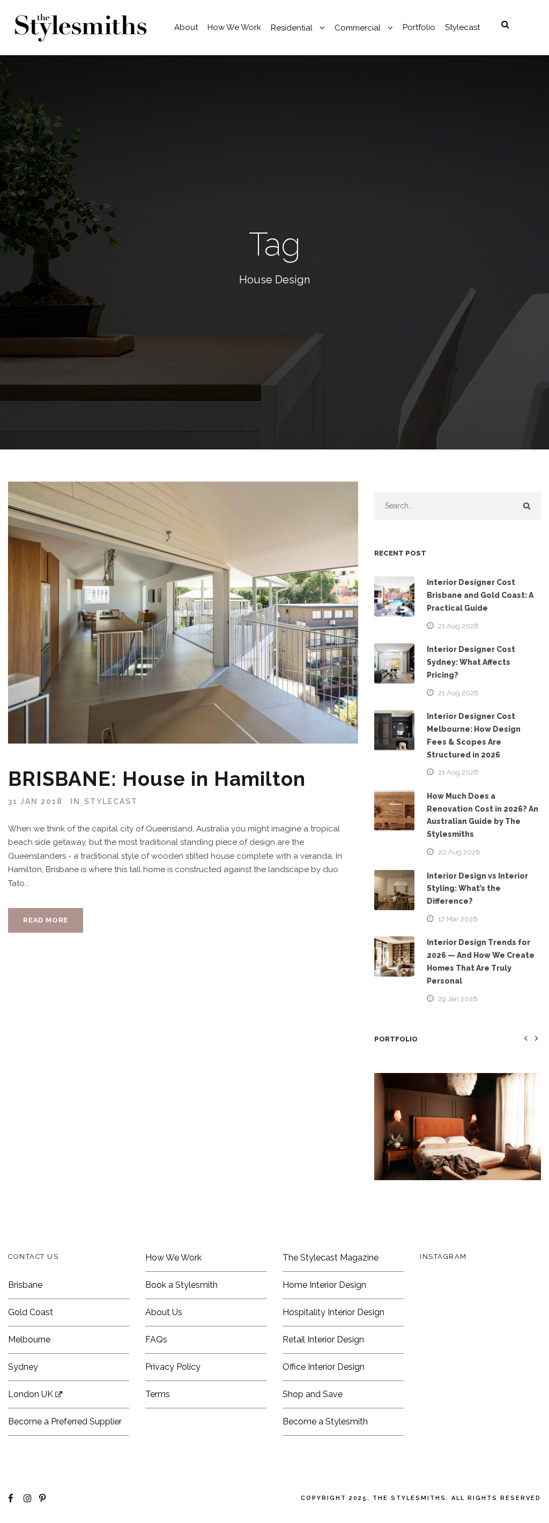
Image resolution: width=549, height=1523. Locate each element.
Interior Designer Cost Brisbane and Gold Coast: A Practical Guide (480, 595)
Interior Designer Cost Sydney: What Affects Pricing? (471, 662)
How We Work (234, 27)
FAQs (156, 1339)
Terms (157, 1394)
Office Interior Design (324, 1367)
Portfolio (419, 27)
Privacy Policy (173, 1367)
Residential (292, 28)
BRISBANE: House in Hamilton (157, 779)
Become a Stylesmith (325, 1421)
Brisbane (25, 1285)
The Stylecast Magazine (331, 1257)
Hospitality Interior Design (333, 1312)
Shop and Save (313, 1394)
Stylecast (462, 27)
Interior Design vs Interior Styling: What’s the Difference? (477, 889)
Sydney (23, 1367)
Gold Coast (30, 1312)
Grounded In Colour (457, 1143)
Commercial (358, 28)
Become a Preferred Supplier (65, 1421)
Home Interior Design (324, 1285)
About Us (163, 1312)
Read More (45, 920)
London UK (31, 1394)
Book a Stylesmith (181, 1285)
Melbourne (29, 1339)
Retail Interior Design (323, 1339)
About (186, 27)
